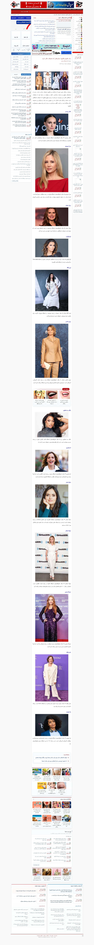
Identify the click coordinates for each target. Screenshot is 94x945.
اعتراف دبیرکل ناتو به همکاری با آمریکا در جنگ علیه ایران (40, 861)
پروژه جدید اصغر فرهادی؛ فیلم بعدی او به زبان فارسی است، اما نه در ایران (19, 122)
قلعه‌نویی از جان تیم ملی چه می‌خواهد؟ (37, 924)
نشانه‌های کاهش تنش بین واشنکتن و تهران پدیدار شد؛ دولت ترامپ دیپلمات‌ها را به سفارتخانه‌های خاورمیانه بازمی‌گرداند (61, 901)
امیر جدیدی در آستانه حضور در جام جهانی (77, 146)
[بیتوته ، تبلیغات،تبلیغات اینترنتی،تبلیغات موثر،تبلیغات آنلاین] (33, 5)
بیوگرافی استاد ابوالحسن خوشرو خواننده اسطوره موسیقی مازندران (78, 110)
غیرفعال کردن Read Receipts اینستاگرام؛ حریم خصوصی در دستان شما (20, 165)
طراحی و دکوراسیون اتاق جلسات (25, 152)
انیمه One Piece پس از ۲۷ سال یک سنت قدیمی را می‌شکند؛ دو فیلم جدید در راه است (78, 175)
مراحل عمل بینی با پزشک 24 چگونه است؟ (60, 857)
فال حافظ (26, 37)
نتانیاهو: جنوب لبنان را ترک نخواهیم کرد (39, 852)
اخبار (82, 14)
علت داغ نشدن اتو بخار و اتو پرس (25, 171)
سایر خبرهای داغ (36, 864)
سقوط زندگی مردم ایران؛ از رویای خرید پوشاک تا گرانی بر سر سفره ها (40, 848)
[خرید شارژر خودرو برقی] (62, 52)
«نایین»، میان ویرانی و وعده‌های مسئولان (78, 129)
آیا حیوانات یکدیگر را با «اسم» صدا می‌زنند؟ (21, 913)
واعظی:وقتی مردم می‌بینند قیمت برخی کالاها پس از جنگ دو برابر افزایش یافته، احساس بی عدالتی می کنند (57, 910)
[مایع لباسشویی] (52, 46)
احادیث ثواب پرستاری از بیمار (25, 157)
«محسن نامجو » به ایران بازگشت (48, 38)
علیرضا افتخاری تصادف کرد (77, 192)
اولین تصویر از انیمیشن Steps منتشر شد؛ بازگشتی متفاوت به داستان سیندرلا (45, 29)
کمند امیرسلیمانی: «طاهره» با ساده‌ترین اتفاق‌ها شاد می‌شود (78, 63)
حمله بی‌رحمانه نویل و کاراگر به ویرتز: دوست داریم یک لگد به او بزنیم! (38, 921)
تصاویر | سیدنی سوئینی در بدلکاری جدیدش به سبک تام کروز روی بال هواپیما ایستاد (77, 73)
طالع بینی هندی (28, 50)
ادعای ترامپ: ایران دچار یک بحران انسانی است (57, 924)
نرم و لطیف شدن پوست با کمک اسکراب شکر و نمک (22, 169)
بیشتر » (34, 17)
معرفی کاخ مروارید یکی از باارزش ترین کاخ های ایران (21, 176)
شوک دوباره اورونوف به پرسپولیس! (38, 917)
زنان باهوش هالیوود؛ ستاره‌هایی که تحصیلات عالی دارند (56, 58)
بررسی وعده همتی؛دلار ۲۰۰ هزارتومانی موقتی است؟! (73, 924)
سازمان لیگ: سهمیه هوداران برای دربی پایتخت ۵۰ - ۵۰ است (21, 921)
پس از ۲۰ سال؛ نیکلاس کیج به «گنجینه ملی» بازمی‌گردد (78, 185)
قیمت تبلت (26, 66)
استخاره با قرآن (26, 45)
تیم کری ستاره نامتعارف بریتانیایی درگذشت (46, 40)
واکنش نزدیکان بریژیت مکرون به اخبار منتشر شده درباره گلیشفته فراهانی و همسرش (59, 843)
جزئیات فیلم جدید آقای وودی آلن (78, 137)
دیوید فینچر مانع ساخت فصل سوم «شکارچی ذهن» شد (44, 26)
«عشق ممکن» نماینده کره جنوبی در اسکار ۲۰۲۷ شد (77, 120)
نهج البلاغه (16, 66)
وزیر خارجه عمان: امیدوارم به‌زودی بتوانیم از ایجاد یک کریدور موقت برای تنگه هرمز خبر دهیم (73, 915)
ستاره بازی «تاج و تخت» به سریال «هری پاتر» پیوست (77, 102)
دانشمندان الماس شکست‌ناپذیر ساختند (24, 150)
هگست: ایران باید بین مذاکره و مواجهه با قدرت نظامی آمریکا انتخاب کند (39, 843)
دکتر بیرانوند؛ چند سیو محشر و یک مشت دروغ (40, 839)
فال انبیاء (16, 37)
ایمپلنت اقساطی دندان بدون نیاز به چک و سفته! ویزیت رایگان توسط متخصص (51, 757)
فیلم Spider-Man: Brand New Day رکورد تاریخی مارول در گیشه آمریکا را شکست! (78, 92)
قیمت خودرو (26, 56)
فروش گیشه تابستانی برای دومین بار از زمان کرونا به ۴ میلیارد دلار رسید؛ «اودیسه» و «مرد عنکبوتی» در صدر (18, 114)
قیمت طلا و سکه (25, 59)
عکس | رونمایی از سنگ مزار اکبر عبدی (78, 82)
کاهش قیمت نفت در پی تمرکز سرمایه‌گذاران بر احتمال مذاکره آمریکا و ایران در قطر (59, 848)
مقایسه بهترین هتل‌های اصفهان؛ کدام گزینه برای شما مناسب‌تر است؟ (59, 839)
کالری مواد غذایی (15, 61)
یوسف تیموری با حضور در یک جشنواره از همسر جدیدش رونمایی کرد (44, 32)
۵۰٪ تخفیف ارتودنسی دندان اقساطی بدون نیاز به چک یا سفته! (54, 761)
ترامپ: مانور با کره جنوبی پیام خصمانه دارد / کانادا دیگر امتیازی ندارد (57, 915)
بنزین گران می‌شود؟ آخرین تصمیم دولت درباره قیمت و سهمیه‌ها (62, 896)
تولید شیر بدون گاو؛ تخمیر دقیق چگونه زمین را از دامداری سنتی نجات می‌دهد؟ (21, 143)
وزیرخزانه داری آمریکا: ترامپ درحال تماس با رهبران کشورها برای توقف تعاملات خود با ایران (61, 890)
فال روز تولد (18, 50)
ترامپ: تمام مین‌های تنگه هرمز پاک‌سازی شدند (73, 910)
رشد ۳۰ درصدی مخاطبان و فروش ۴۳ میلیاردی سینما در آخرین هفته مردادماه (77, 201)
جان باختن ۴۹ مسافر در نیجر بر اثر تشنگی (40, 857)
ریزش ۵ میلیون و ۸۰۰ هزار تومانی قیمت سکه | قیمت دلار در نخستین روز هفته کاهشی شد (59, 853)
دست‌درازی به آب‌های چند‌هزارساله (74, 919)
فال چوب (23, 49)
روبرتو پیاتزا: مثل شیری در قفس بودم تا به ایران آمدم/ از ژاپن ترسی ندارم (20, 925)
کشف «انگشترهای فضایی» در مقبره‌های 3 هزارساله (37, 913)
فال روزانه (16, 45)
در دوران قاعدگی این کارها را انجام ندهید (24, 161)
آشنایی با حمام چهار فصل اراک (25, 159)
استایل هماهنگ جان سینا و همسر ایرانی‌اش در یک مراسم (44, 24)
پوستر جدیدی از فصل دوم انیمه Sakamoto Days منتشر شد (18, 118)
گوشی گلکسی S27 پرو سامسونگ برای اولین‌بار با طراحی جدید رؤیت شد (18, 137)
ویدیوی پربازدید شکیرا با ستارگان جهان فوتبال (59, 861)
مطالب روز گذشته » (15, 180)
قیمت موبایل (26, 64)
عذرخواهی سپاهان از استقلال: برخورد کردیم (21, 917)
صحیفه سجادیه (15, 69)
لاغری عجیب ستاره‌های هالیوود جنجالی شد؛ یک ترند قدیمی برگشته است (77, 154)
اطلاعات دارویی (15, 56)
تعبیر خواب (14, 50)
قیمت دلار (26, 61)
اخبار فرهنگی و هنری (76, 14)
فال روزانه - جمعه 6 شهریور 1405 (24, 146)
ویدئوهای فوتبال (15, 59)
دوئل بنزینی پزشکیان (60, 928)
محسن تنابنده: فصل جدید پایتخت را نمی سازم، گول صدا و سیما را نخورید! (19, 125)
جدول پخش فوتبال (15, 64)
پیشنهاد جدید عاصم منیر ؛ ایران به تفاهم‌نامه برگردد (58, 920)
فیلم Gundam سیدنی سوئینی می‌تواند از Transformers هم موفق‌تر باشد (78, 164)
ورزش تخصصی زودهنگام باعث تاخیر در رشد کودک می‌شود (21, 178)
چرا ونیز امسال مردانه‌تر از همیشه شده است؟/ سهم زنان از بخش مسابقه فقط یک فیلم (44, 36)
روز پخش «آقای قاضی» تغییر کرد (64, 29)
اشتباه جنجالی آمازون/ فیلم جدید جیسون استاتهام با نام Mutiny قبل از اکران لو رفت (77, 211)
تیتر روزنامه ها (26, 69)
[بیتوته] (15, 7)
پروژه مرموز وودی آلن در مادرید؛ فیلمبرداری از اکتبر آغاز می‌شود (18, 110)
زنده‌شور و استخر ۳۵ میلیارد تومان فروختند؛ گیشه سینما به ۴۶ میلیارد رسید (44, 21)
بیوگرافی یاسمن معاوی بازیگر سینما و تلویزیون (22, 167)
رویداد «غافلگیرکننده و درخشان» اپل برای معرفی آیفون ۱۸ (21, 148)
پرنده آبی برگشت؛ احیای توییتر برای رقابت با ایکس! (22, 140)
